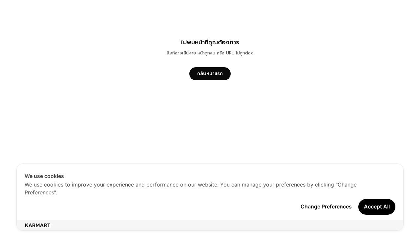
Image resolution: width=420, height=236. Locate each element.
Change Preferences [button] (326, 206)
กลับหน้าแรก (210, 73)
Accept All (377, 206)
